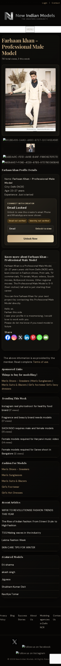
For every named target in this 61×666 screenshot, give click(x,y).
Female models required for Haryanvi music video (30, 439)
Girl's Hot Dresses (12, 492)
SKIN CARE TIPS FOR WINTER (18, 547)
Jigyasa (6, 579)
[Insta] (30, 653)
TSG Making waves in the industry (21, 532)
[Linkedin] (27, 337)
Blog (12, 615)
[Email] (46, 337)
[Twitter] (14, 647)
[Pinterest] (33, 337)
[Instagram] (14, 337)
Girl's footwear (37, 384)
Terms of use (40, 362)
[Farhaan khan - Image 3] (30, 157)
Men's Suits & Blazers (14, 384)
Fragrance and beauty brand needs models (27, 417)
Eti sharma (8, 564)
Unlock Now (30, 238)
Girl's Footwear (10, 487)
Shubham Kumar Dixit (14, 586)
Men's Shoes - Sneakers (15, 381)
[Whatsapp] (39, 337)
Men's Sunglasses (41, 381)
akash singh (8, 572)
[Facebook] (8, 337)
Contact (56, 3)
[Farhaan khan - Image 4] (30, 162)
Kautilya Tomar (10, 594)
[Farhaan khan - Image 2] (30, 148)
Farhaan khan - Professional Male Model (23, 46)
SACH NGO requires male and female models (28, 428)
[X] (20, 337)
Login (44, 3)
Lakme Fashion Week (14, 540)
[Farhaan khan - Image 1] (30, 140)
